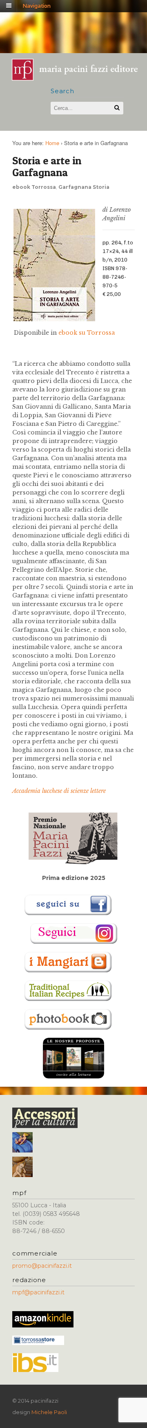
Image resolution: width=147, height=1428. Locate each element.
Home (52, 143)
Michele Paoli (49, 1412)
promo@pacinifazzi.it (42, 1265)
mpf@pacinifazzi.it (38, 1292)
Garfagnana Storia (83, 187)
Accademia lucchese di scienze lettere (59, 791)
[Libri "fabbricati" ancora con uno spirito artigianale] (78, 78)
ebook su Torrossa (86, 332)
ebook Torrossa (34, 187)
